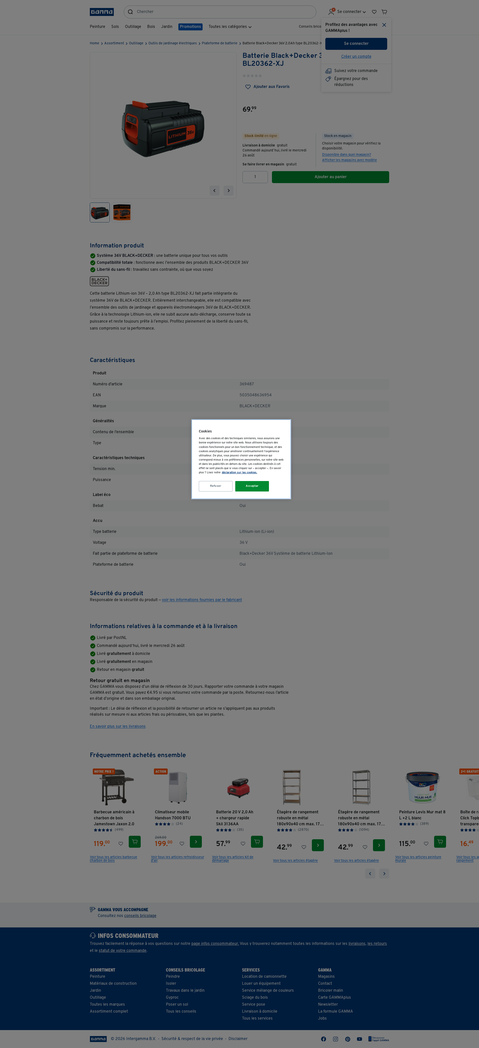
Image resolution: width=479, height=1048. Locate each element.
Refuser (216, 486)
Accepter (252, 486)
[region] (241, 459)
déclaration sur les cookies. (239, 472)
